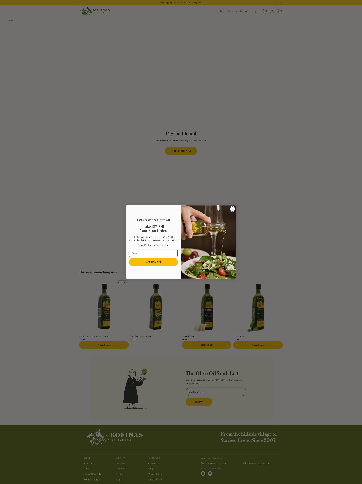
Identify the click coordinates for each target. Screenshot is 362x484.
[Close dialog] (232, 209)
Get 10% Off (153, 262)
